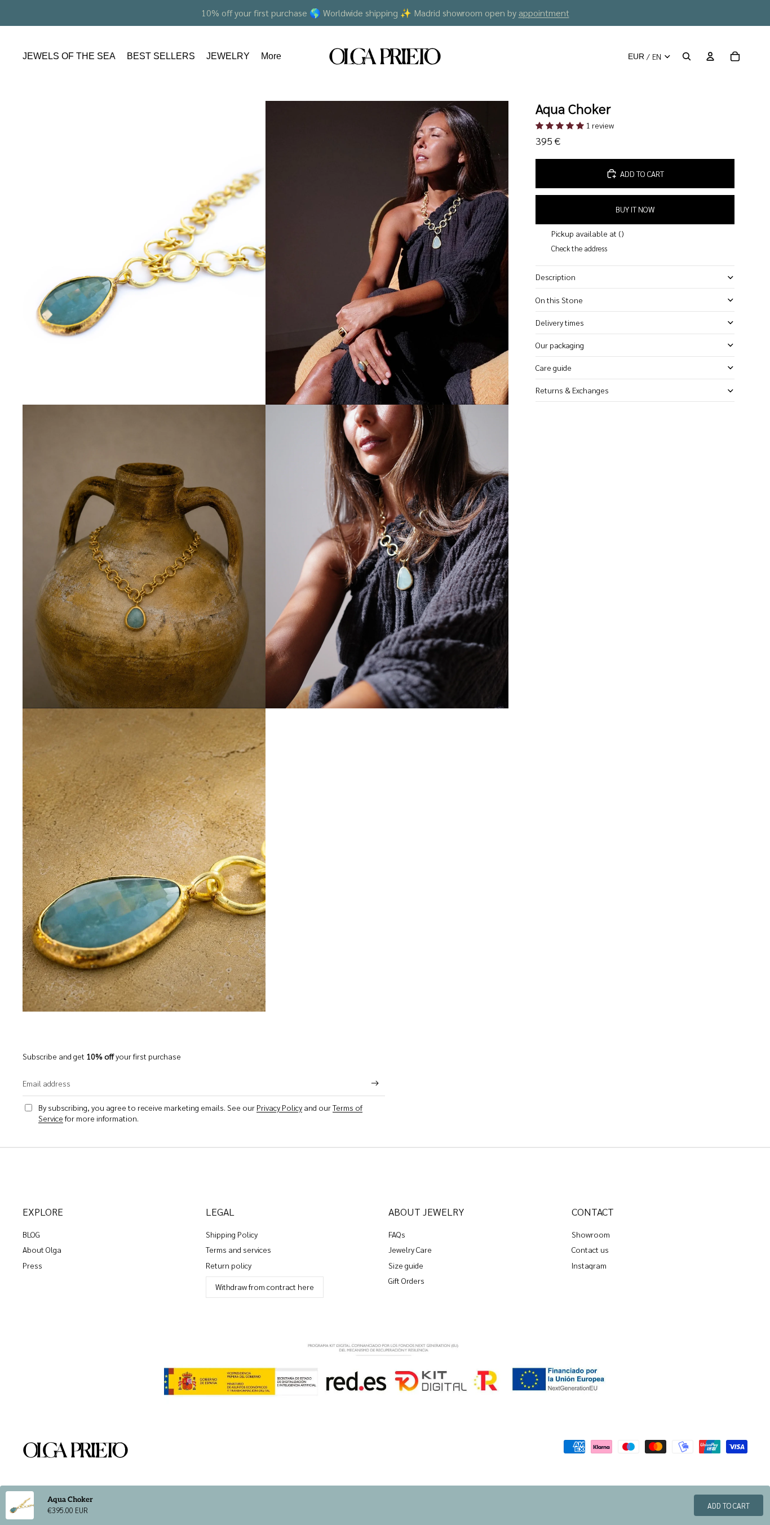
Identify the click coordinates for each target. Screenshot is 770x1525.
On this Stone (559, 299)
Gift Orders (406, 1280)
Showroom (591, 1234)
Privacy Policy (279, 1107)
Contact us (590, 1249)
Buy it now (635, 209)
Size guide (405, 1265)
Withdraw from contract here (264, 1287)
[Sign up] (375, 1083)
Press (32, 1265)
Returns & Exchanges (572, 390)
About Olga (42, 1249)
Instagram (589, 1265)
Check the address (579, 248)
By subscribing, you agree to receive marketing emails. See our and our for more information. (200, 1113)
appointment (544, 13)
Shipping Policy (232, 1234)
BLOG (31, 1234)
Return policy (228, 1265)
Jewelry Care (410, 1249)
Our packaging (560, 345)
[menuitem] (69, 56)
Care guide (554, 367)
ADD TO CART (728, 1505)
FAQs (396, 1234)
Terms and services (238, 1249)
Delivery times (560, 322)
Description (556, 277)
